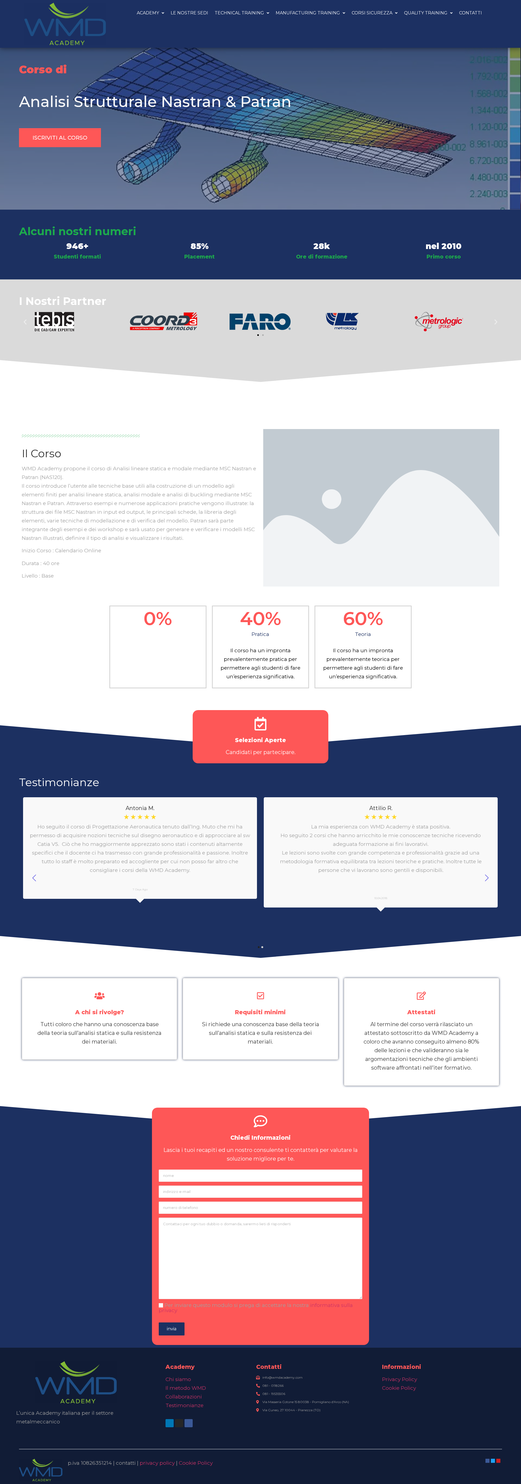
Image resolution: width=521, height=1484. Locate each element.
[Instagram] (179, 1423)
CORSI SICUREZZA (372, 12)
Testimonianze (185, 1405)
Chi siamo (178, 1379)
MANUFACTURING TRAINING (308, 12)
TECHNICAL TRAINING (239, 12)
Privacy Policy (399, 1379)
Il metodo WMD (186, 1388)
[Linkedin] (170, 1423)
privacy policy (157, 1463)
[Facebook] (189, 1423)
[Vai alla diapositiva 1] (258, 335)
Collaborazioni (184, 1397)
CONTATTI (470, 12)
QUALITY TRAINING (425, 12)
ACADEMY (148, 12)
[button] (25, 321)
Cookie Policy (399, 1388)
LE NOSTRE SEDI (189, 12)
